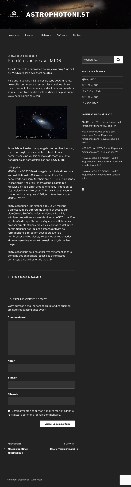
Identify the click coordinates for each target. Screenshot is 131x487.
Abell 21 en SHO (108, 125)
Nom (11, 360)
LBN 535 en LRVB (91, 91)
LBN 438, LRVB (90, 103)
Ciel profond (20, 277)
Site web (13, 394)
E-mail (12, 377)
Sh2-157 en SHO (90, 85)
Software (62, 35)
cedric (33, 56)
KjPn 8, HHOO (89, 79)
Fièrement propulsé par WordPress (24, 479)
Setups (45, 35)
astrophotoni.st (58, 14)
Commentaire (17, 317)
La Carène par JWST (110, 152)
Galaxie (36, 277)
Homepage (13, 35)
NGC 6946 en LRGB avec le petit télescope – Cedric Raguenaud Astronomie (98, 135)
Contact (77, 35)
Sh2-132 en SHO (90, 97)
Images (29, 35)
